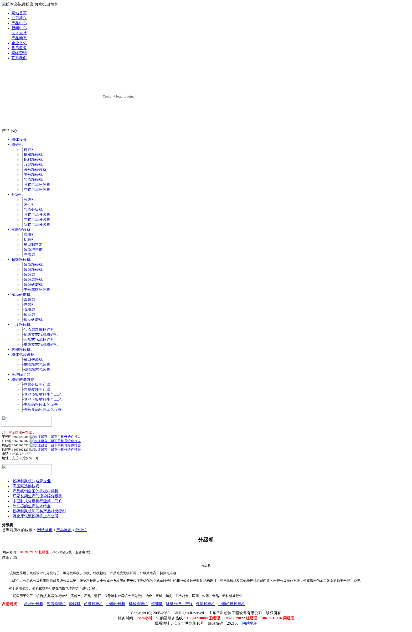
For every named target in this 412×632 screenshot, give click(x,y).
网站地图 (250, 623)
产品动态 (19, 38)
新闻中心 (19, 28)
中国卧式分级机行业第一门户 (37, 501)
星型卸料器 (33, 244)
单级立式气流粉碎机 (41, 344)
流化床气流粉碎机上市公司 (35, 516)
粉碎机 (17, 145)
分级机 (17, 195)
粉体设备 (19, 140)
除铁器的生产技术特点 (32, 506)
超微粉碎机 (21, 259)
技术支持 (19, 33)
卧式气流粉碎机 (37, 185)
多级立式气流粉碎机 (41, 334)
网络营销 (19, 53)
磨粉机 (29, 234)
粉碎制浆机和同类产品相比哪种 (39, 511)
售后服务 (19, 48)
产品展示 (64, 530)
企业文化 (19, 43)
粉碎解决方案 (22, 379)
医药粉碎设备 (35, 170)
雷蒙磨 (29, 299)
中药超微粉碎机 (37, 289)
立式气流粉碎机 (37, 190)
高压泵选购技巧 (26, 486)
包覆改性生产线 (37, 389)
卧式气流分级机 (37, 214)
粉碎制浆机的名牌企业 (32, 481)
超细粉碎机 (33, 269)
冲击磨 (29, 254)
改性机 (29, 204)
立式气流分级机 (37, 219)
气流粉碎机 (33, 180)
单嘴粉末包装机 (37, 364)
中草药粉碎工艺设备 (41, 404)
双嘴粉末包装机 (37, 369)
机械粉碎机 (33, 155)
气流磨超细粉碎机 (39, 329)
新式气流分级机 (37, 224)
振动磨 (29, 314)
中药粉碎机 (33, 175)
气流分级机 (33, 209)
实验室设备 (21, 229)
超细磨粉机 (33, 279)
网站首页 (19, 13)
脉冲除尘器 (21, 374)
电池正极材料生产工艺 (43, 399)
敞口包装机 (33, 359)
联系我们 (19, 58)
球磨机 (29, 304)
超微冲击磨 (33, 249)
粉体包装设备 (22, 354)
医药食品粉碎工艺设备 (43, 409)
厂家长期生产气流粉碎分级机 (37, 496)
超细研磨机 (33, 284)
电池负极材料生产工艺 (43, 394)
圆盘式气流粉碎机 (39, 339)
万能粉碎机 (33, 165)
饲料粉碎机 (33, 160)
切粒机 (29, 239)
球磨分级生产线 (37, 384)
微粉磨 (29, 309)
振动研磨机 (21, 294)
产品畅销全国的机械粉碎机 (35, 491)
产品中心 (19, 23)
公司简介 (19, 18)
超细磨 (29, 274)
